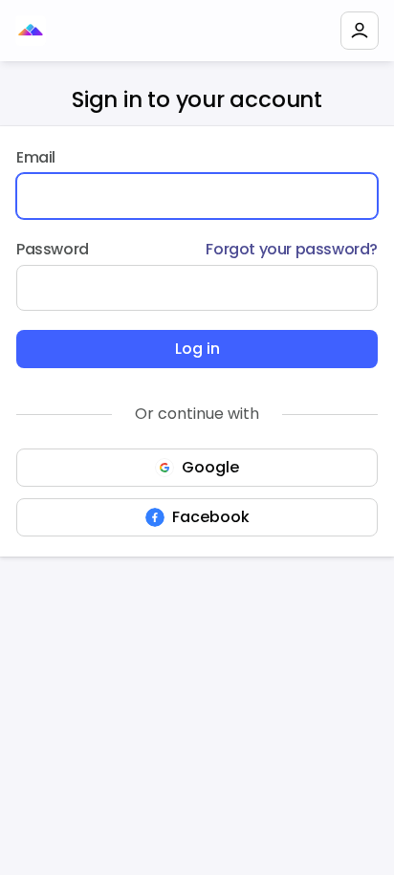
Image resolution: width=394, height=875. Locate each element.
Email (35, 157)
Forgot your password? (292, 249)
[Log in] (359, 30)
